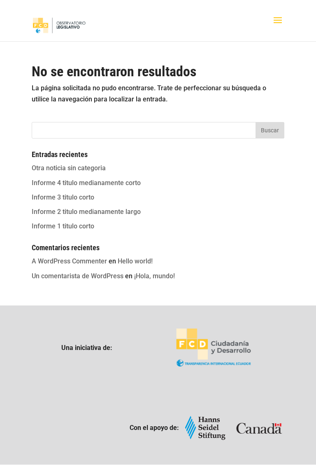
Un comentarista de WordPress (77, 276)
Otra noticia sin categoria (69, 168)
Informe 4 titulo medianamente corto (86, 183)
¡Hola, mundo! (154, 276)
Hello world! (135, 261)
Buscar (270, 130)
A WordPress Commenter (69, 261)
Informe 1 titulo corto (63, 226)
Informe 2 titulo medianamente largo (86, 212)
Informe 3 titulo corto (63, 197)
